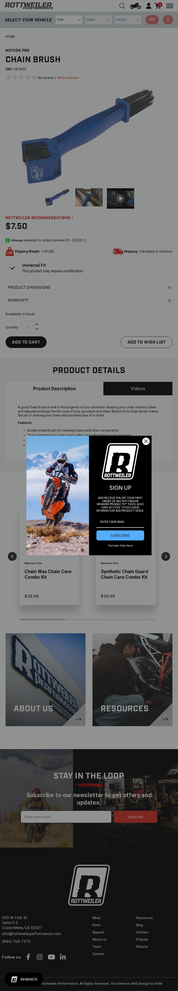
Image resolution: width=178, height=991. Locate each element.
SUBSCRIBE (120, 535)
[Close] (146, 441)
